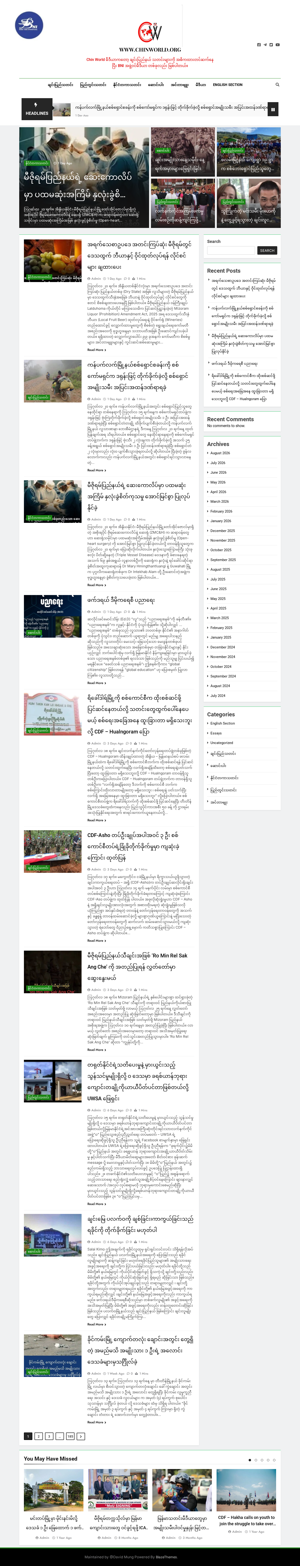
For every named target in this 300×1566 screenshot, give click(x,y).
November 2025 (222, 540)
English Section (228, 85)
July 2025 (217, 579)
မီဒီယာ (201, 85)
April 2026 (218, 492)
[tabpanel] (54, 1504)
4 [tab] (268, 1460)
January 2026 (220, 521)
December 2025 (222, 531)
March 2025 (219, 618)
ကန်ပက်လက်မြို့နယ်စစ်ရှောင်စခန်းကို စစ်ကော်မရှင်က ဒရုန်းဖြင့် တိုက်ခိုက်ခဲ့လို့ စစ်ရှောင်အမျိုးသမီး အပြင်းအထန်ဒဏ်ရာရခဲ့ (113, 107)
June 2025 (218, 589)
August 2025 (220, 569)
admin (96, 278)
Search (214, 241)
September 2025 (223, 560)
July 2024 (217, 696)
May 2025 (217, 599)
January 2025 (220, 637)
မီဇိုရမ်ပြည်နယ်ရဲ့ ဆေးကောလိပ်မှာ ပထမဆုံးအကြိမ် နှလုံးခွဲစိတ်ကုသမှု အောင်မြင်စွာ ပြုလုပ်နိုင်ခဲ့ (138, 496)
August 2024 (220, 686)
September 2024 (223, 676)
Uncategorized (221, 743)
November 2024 (222, 657)
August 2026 (220, 453)
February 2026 (221, 511)
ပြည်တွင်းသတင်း (93, 85)
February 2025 (221, 628)
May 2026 (217, 482)
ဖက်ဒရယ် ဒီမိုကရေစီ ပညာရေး (75, 194)
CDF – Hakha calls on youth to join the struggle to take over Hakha (246, 1524)
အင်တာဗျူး (180, 85)
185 (70, 1436)
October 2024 (220, 667)
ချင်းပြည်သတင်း (60, 85)
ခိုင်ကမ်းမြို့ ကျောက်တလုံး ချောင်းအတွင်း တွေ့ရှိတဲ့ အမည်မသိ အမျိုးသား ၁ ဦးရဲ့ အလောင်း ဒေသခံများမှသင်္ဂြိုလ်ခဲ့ (140, 1350)
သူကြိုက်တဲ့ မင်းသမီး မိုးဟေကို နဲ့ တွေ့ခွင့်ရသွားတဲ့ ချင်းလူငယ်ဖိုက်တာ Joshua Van (249, 220)
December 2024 (222, 647)
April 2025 (218, 608)
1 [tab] (250, 1460)
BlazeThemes (166, 1557)
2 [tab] (256, 1460)
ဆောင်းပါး (156, 85)
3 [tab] (262, 1460)
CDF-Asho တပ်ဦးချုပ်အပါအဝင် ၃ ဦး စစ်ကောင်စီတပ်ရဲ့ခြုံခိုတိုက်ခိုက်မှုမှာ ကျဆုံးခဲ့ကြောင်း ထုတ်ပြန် (133, 846)
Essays (216, 733)
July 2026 (217, 463)
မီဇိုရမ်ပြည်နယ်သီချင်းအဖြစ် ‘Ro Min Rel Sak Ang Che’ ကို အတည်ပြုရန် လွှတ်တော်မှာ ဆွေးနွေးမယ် (137, 967)
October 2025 (220, 550)
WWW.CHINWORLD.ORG (150, 49)
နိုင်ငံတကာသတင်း (127, 85)
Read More (95, 349)
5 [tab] (274, 1460)
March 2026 (219, 501)
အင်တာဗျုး (219, 802)
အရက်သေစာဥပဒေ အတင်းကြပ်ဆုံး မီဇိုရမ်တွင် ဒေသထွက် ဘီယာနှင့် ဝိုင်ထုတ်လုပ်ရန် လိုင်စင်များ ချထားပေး (139, 256)
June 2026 (218, 472)
